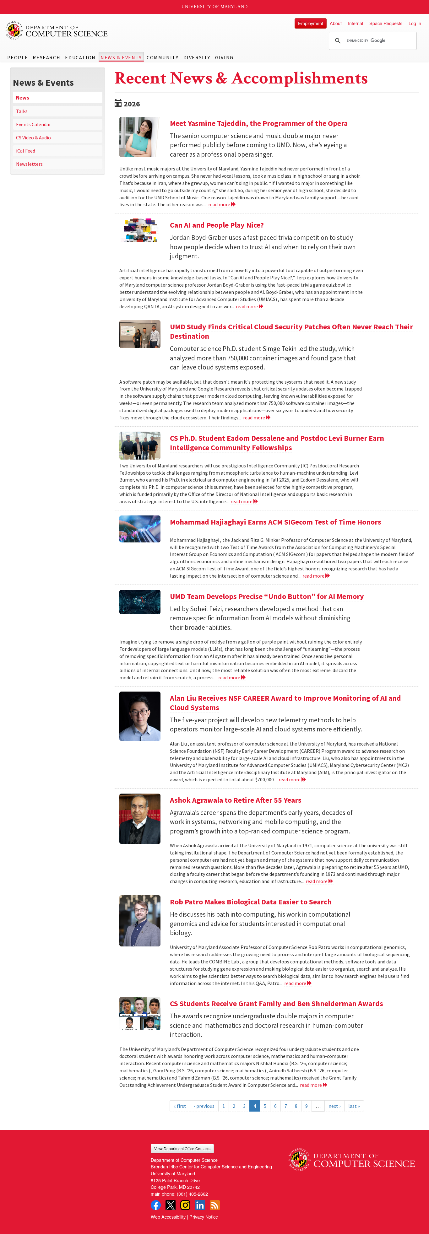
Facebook (156, 1205)
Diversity (196, 57)
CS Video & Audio (33, 137)
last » (354, 1106)
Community (162, 57)
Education (80, 57)
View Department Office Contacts (182, 1148)
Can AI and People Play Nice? (217, 225)
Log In (415, 23)
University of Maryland (215, 6)
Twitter (171, 1205)
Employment (310, 23)
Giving (224, 57)
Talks (22, 111)
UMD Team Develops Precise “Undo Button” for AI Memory (267, 596)
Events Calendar (33, 124)
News (22, 97)
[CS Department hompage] (351, 1157)
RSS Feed (215, 1205)
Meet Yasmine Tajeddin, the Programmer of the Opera (259, 123)
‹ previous (204, 1106)
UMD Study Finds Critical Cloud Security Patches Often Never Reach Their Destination (291, 331)
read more (219, 204)
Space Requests (385, 23)
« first (180, 1106)
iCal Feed (25, 151)
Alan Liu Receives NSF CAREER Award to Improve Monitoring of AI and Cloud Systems (285, 702)
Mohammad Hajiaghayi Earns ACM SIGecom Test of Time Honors (275, 522)
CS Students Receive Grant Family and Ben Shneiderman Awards (276, 1003)
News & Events (121, 57)
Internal (355, 23)
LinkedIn (200, 1205)
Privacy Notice (203, 1216)
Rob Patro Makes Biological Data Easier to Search (251, 902)
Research (46, 57)
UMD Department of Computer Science (56, 30)
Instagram (185, 1205)
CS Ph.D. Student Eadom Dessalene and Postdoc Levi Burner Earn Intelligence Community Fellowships (277, 442)
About (336, 23)
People (17, 57)
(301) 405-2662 (192, 1193)
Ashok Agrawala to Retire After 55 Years (235, 800)
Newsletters (29, 164)
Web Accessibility (168, 1216)
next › (334, 1106)
